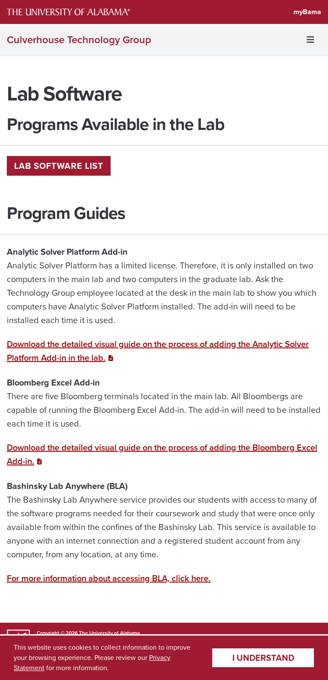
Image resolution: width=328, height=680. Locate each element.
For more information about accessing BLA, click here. (109, 578)
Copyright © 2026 (57, 633)
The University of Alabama (109, 633)
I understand (263, 657)
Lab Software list (58, 165)
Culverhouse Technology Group (79, 40)
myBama (307, 12)
